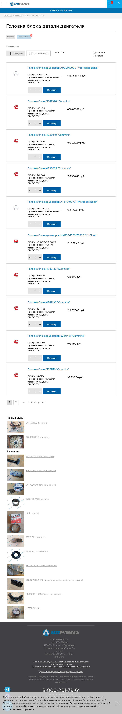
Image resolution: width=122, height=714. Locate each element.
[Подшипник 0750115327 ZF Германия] (16, 503)
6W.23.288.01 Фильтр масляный (41, 470)
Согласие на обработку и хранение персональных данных (61, 667)
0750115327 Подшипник (37, 499)
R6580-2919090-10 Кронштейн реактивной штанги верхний (54, 580)
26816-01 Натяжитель (36, 537)
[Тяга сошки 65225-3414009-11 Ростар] (16, 460)
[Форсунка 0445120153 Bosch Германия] (16, 427)
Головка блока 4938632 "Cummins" (49, 168)
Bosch (90, 676)
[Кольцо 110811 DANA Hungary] (16, 522)
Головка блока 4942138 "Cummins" (49, 268)
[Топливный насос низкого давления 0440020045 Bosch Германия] (16, 488)
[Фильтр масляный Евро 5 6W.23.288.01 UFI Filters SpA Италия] (16, 474)
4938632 (41, 175)
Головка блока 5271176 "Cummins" (48, 369)
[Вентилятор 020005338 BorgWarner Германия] (16, 442)
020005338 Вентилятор (37, 437)
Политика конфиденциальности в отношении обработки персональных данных (61, 663)
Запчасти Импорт (68, 676)
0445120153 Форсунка (36, 423)
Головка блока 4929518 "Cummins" (49, 134)
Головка (10, 37)
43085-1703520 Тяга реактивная (41, 565)
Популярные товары (48, 676)
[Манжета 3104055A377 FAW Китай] (16, 555)
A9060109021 (43, 74)
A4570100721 (43, 208)
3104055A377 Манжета (37, 551)
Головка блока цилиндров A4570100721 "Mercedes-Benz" (62, 201)
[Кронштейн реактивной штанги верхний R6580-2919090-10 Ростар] (16, 584)
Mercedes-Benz (36, 679)
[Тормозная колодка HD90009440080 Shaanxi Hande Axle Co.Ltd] (16, 598)
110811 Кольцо (32, 513)
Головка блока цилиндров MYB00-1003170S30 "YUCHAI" (62, 235)
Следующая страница (33, 402)
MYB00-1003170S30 (46, 242)
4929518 (41, 141)
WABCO (82, 676)
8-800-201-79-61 (61, 690)
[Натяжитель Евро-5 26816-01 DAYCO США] (16, 541)
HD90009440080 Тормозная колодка (44, 594)
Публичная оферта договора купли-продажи (61, 671)
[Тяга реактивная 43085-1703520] (16, 569)
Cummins (32, 676)
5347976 (41, 108)
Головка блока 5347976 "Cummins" (49, 101)
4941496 (41, 309)
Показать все (12, 47)
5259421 (41, 342)
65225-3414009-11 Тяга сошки (40, 456)
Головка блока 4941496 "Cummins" (49, 302)
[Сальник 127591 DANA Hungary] (16, 612)
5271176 (40, 376)
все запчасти (52, 679)
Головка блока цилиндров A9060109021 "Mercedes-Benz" (63, 67)
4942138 (41, 275)
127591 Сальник (33, 608)
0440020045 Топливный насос (41, 485)
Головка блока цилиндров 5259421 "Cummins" (56, 335)
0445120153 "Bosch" (70, 679)
